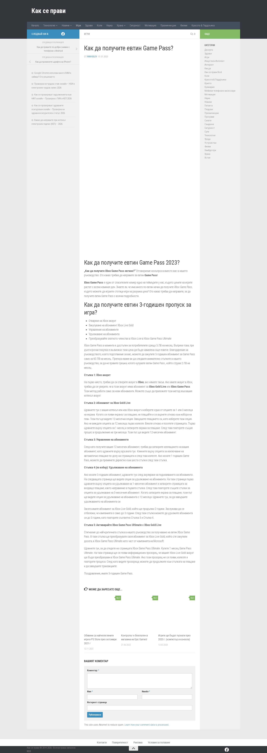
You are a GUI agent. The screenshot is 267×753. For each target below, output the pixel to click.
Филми (183, 25)
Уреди (207, 139)
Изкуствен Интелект (215, 61)
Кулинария (209, 87)
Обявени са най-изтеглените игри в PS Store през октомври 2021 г (100, 639)
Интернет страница (97, 702)
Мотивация (150, 25)
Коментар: (93, 670)
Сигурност (135, 25)
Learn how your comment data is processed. (147, 724)
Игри (78, 25)
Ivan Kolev (92, 56)
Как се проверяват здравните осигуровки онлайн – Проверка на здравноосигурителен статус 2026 (48, 109)
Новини (65, 25)
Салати (208, 120)
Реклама (138, 742)
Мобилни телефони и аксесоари (220, 90)
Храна (120, 25)
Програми (209, 116)
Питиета (209, 105)
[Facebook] (63, 34)
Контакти (102, 742)
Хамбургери (210, 150)
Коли (99, 25)
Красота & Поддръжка (203, 25)
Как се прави (49, 11)
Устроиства (210, 142)
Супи (207, 131)
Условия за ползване (159, 742)
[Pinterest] (68, 34)
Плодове (209, 109)
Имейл (146, 691)
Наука (109, 25)
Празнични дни (168, 25)
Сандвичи (209, 124)
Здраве (89, 25)
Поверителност (120, 742)
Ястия (207, 157)
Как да (208, 68)
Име (90, 691)
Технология (49, 25)
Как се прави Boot (213, 72)
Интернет (209, 64)
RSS (29, 751)
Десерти (209, 49)
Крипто (208, 83)
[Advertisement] (139, 82)
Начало (35, 25)
